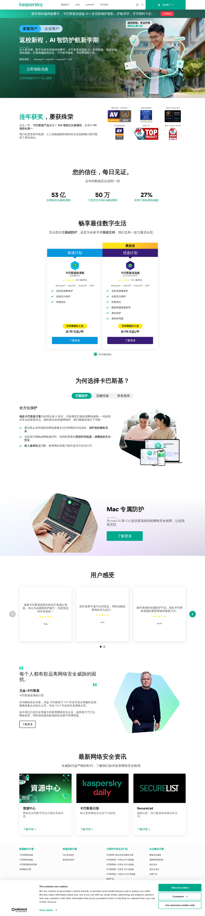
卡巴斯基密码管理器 (28, 864)
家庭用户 (65, 4)
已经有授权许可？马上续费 (35, 78)
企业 (77, 4)
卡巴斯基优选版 (26, 860)
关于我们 (104, 4)
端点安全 (153, 864)
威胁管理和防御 (156, 860)
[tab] (81, 396)
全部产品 (110, 879)
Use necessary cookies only (179, 905)
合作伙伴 (90, 4)
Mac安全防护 (68, 855)
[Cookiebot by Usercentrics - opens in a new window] (19, 910)
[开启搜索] (142, 4)
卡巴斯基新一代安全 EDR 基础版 (120, 860)
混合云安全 (154, 869)
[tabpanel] (102, 436)
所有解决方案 (25, 869)
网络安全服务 (155, 855)
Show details (46, 910)
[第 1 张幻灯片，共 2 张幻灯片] (100, 646)
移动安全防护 (68, 860)
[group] (45, 614)
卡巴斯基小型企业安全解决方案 (119, 855)
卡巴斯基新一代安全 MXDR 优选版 (120, 874)
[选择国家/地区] (137, 4)
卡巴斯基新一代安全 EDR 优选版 (120, 864)
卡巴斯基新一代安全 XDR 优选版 (120, 869)
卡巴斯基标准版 (26, 855)
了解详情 (28, 829)
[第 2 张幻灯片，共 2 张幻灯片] (104, 646)
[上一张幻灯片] (12, 614)
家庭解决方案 (26, 849)
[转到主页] (31, 4)
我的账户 (166, 5)
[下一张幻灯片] (192, 614)
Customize (178, 896)
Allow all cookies (180, 887)
